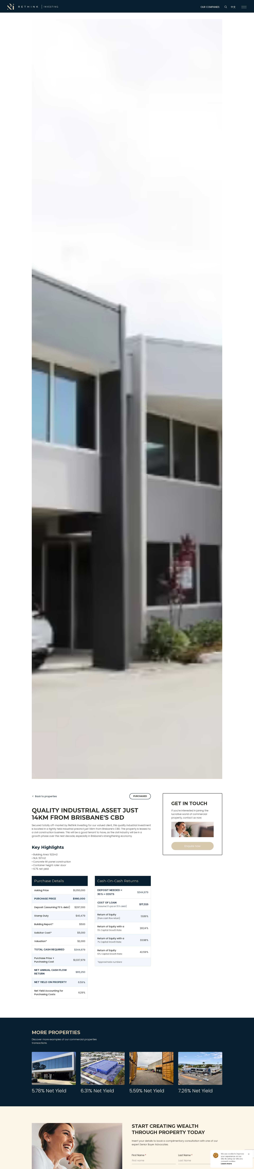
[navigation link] (244, 7)
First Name (139, 1155)
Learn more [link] (226, 1164)
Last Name (185, 1155)
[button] (248, 1154)
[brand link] (32, 7)
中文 (233, 7)
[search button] (225, 6)
